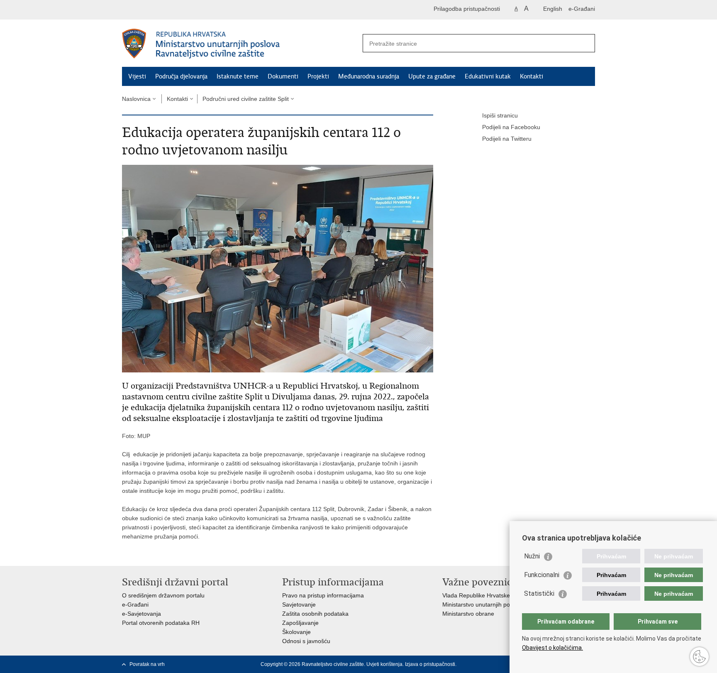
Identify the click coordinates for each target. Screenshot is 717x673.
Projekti (318, 76)
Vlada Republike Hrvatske (476, 595)
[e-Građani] (157, 9)
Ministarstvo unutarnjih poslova (483, 604)
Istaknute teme (238, 76)
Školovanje (296, 632)
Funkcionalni (541, 575)
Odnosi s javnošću (306, 641)
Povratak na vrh (147, 664)
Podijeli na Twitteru (507, 138)
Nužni (532, 556)
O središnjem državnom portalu (163, 595)
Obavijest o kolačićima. (552, 647)
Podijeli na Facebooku (511, 127)
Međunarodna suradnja (368, 76)
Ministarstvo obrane (468, 613)
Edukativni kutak (488, 76)
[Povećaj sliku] (277, 268)
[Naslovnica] (240, 44)
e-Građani (581, 8)
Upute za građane (432, 76)
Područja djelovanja (181, 76)
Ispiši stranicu (500, 115)
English (552, 8)
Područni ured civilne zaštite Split (245, 98)
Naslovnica (136, 98)
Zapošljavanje (300, 622)
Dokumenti (283, 76)
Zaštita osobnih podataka (315, 613)
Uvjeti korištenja (384, 664)
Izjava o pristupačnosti (430, 664)
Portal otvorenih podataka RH (161, 622)
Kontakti (531, 76)
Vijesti (137, 76)
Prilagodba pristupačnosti (467, 8)
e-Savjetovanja (141, 613)
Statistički (539, 593)
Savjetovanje (299, 604)
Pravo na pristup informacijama (323, 595)
